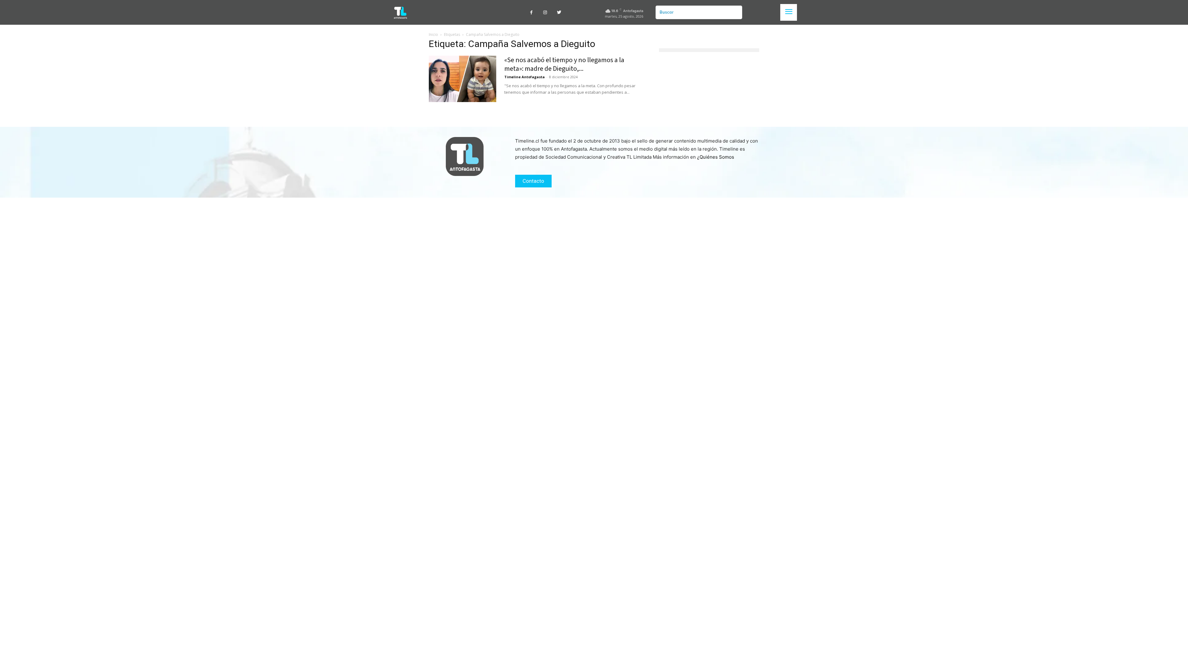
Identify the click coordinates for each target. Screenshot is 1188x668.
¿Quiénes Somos (715, 157)
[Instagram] (545, 12)
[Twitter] (559, 12)
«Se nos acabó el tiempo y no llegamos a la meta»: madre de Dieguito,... (564, 64)
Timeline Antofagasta (524, 77)
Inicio (433, 34)
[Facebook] (531, 12)
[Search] (735, 12)
